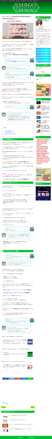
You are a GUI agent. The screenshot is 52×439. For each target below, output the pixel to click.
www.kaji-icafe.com (6, 205)
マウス (38, 158)
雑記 (37, 160)
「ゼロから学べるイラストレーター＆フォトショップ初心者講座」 (16, 292)
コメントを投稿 (5, 403)
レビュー (41, 158)
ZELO (41, 151)
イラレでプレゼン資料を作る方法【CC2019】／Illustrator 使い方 (21, 424)
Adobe (42, 139)
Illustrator (18, 0)
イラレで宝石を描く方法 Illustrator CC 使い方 (17, 419)
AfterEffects (44, 141)
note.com (4, 345)
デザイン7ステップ (4, 0)
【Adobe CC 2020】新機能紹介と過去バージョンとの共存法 (20, 428)
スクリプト (47, 153)
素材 (49, 160)
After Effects (23, 0)
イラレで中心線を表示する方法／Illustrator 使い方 (18, 415)
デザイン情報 (29, 0)
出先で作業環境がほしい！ (9, 131)
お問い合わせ (35, 0)
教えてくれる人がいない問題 (10, 134)
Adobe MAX (39, 141)
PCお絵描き (41, 148)
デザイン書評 (43, 155)
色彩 (44, 160)
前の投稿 (32, 407)
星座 (46, 160)
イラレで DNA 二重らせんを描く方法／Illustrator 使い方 (45, 117)
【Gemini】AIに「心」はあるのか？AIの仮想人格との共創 (45, 131)
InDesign (45, 146)
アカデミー (45, 151)
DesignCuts (39, 144)
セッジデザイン (6, 352)
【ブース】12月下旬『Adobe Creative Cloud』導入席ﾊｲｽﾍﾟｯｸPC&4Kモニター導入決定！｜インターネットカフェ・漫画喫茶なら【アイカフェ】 (15, 201)
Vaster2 (38, 151)
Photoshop (13, 21)
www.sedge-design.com (6, 357)
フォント (43, 156)
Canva (45, 143)
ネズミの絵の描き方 (13, 61)
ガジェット (42, 153)
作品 (48, 158)
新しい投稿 (3, 407)
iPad (37, 148)
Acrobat (38, 139)
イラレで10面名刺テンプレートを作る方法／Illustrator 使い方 (45, 121)
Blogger (42, 143)
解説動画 (45, 158)
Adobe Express (12, 0)
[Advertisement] (17, 391)
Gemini (38, 146)
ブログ (47, 156)
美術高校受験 (39, 163)
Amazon (38, 143)
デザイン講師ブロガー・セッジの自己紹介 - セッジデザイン (14, 365)
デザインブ (38, 155)
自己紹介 (40, 160)
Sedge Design (26, 437)
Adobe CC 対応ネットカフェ (10, 132)
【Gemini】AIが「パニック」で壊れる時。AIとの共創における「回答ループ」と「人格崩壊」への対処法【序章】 (45, 108)
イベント (38, 153)
